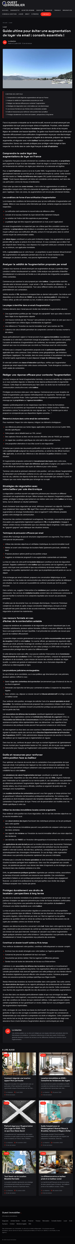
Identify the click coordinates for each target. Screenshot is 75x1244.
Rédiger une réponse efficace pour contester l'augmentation (26, 103)
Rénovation (67, 10)
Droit (27, 14)
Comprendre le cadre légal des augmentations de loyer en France (27, 97)
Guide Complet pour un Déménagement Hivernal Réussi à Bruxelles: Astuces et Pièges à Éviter (56, 1128)
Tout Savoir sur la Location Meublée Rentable (15, 1177)
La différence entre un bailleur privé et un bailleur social (53, 1177)
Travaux (57, 10)
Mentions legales (22, 1224)
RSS (30, 1224)
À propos (35, 14)
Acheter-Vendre (28, 10)
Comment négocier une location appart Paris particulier (17, 1079)
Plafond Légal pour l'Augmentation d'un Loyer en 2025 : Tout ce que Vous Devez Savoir (18, 1128)
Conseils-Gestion (9, 14)
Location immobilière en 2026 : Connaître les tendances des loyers (55, 1079)
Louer (21, 14)
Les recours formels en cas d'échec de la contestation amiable (27, 109)
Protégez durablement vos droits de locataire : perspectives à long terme (30, 114)
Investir (39, 10)
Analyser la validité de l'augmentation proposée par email (25, 100)
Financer (48, 10)
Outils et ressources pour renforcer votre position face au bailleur (27, 112)
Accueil (5, 10)
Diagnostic (15, 10)
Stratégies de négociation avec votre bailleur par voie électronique (28, 106)
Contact (45, 14)
